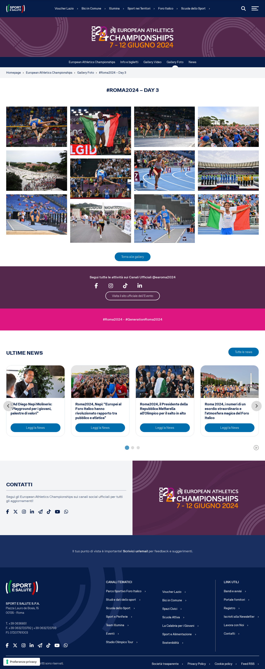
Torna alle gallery (132, 257)
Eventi (110, 633)
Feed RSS (247, 664)
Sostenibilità (170, 643)
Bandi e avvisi (233, 591)
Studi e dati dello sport (121, 600)
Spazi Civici (169, 609)
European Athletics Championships (92, 62)
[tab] (127, 448)
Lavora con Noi (234, 625)
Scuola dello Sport (193, 8)
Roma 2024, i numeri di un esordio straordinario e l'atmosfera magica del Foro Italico (227, 411)
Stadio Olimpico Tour (119, 642)
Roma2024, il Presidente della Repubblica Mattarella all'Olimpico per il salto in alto (164, 409)
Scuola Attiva (171, 617)
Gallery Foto (175, 62)
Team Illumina (115, 625)
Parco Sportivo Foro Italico (123, 591)
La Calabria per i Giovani (178, 626)
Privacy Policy (197, 664)
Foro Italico (165, 8)
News (192, 62)
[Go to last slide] (8, 406)
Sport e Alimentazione (177, 634)
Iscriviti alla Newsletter (239, 617)
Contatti (229, 633)
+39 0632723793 (44, 628)
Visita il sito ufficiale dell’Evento (132, 296)
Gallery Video (152, 62)
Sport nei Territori (139, 8)
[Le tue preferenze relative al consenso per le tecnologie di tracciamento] (21, 662)
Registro (229, 608)
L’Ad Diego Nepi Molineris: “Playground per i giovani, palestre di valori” (31, 409)
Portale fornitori (234, 600)
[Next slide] (256, 406)
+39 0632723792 (19, 628)
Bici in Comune (91, 8)
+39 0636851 (17, 623)
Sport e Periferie (117, 617)
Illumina (114, 8)
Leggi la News (35, 428)
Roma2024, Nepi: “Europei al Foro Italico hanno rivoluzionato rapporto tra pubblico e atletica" (98, 411)
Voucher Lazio (64, 8)
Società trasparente (165, 664)
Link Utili (231, 582)
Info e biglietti (129, 62)
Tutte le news (243, 352)
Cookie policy (223, 664)
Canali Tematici (119, 582)
